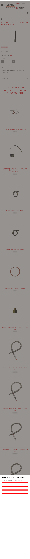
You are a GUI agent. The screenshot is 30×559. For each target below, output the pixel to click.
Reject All (15, 488)
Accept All (15, 492)
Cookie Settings (15, 484)
